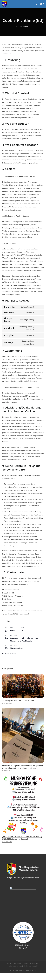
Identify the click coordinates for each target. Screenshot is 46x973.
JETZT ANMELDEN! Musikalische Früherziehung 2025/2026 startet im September (22, 837)
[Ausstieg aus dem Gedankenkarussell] (23, 696)
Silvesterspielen (16, 648)
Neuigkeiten (7, 669)
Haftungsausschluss (15, 966)
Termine (6, 621)
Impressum (17, 963)
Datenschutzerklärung (30, 963)
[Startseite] (14, 27)
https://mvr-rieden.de (22, 65)
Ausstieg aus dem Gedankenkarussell (18, 700)
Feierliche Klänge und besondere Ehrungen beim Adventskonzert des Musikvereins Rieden (22, 766)
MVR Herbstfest (16, 631)
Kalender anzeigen (9, 653)
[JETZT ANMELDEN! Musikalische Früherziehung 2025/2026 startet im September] (23, 832)
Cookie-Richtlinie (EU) (25, 27)
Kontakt (9, 963)
